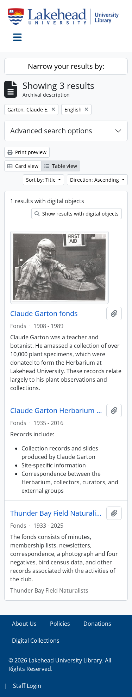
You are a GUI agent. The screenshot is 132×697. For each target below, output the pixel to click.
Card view (26, 166)
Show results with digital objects (80, 213)
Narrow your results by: (66, 66)
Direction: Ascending (95, 179)
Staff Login (27, 686)
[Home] (66, 16)
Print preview (30, 152)
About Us (24, 624)
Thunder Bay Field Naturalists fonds (56, 513)
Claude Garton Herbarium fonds (56, 410)
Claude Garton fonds (44, 313)
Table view (64, 166)
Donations (97, 624)
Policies (60, 624)
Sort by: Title (41, 179)
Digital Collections (35, 640)
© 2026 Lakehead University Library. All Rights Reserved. (59, 664)
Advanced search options (51, 130)
